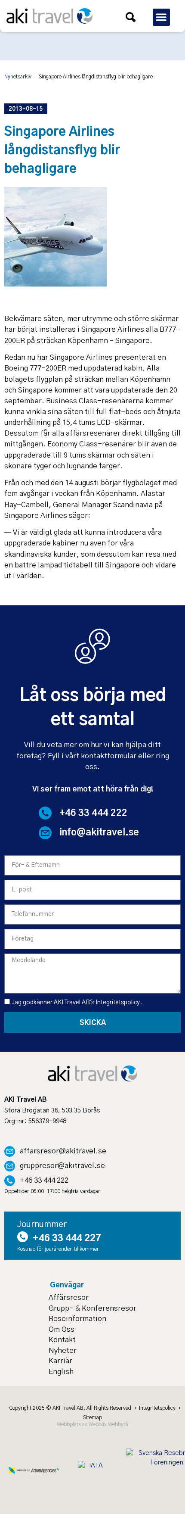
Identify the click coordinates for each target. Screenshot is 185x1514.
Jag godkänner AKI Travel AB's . (77, 1003)
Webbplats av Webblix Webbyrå (92, 1424)
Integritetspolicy (118, 1003)
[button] (161, 17)
